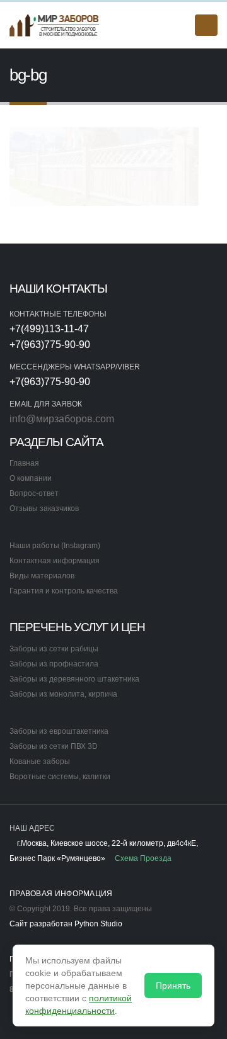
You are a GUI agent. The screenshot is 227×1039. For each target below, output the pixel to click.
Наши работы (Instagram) (54, 545)
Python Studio (98, 923)
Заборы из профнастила (53, 664)
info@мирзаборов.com (61, 418)
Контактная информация (54, 560)
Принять (173, 985)
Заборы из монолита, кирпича (63, 694)
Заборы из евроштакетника (58, 731)
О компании (30, 478)
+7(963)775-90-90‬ (49, 344)
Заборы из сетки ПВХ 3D (53, 746)
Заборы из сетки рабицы (53, 648)
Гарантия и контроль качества (63, 591)
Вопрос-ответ (34, 493)
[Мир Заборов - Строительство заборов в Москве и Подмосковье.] (54, 25)
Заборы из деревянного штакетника (74, 679)
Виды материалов (41, 575)
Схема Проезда (142, 858)
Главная (24, 463)
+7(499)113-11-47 (49, 328)
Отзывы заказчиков (44, 508)
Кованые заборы (39, 761)
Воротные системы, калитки (59, 776)
